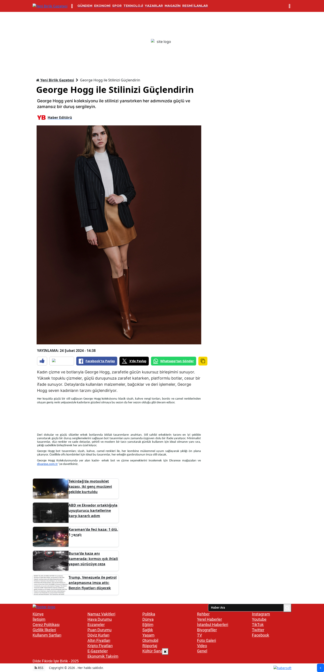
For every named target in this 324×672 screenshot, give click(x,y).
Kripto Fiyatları (100, 645)
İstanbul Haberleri (212, 624)
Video (202, 645)
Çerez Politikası (46, 624)
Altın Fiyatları (99, 640)
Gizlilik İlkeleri (44, 630)
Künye (38, 614)
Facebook (260, 635)
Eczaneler (96, 624)
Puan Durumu (100, 630)
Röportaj (149, 645)
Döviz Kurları (98, 635)
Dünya (148, 619)
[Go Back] (320, 668)
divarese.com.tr (47, 464)
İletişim (39, 619)
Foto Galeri (206, 640)
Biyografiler (207, 630)
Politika (148, 614)
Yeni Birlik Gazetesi (56, 80)
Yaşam (148, 635)
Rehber (203, 614)
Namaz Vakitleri (101, 614)
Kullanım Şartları (47, 635)
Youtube (259, 619)
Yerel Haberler (209, 619)
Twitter (258, 630)
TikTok (258, 624)
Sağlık (147, 630)
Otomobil (150, 640)
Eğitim (147, 624)
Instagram (261, 614)
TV (199, 635)
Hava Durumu (100, 619)
